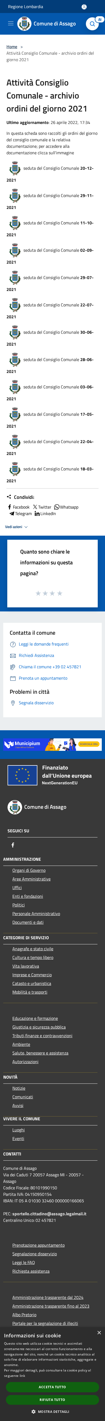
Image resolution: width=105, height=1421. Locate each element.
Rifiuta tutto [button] (52, 1399)
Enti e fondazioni (27, 896)
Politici (18, 905)
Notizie (18, 1088)
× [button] (99, 1333)
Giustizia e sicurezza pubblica (39, 1027)
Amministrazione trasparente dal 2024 (47, 1297)
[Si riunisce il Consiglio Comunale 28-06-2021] (14, 359)
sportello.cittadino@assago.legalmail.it (49, 1213)
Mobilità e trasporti (29, 992)
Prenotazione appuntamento (38, 1245)
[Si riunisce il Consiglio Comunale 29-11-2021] (14, 195)
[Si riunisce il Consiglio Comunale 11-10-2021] (14, 222)
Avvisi (17, 1105)
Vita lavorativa (25, 966)
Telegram (23, 513)
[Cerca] (93, 24)
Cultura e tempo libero (32, 957)
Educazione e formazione (35, 1018)
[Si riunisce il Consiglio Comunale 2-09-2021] (14, 250)
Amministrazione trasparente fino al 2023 (50, 1306)
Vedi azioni (14, 527)
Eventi (18, 1138)
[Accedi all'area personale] (84, 7)
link (22, 1375)
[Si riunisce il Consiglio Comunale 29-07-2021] (14, 277)
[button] (52, 1411)
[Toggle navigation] (11, 23)
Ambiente (21, 1044)
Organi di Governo (29, 870)
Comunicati (22, 1096)
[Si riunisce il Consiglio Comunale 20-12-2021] (14, 168)
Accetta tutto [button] (52, 1387)
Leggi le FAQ (23, 1262)
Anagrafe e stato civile (32, 948)
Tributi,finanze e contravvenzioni (42, 1035)
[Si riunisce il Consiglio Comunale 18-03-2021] (14, 468)
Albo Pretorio (24, 1314)
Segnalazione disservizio (34, 1253)
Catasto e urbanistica (31, 983)
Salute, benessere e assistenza (40, 1053)
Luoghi (18, 1130)
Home (11, 46)
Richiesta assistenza (31, 1271)
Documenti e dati (28, 922)
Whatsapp (69, 507)
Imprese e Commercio (32, 974)
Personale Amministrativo (36, 913)
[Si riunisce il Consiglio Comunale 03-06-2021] (14, 386)
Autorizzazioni (25, 1061)
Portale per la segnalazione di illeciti (45, 1323)
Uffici (17, 887)
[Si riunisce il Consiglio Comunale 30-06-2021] (14, 332)
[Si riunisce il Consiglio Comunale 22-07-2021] (14, 304)
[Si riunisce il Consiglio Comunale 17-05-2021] (14, 414)
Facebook (21, 507)
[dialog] (52, 1374)
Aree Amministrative (31, 879)
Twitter (44, 507)
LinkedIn (48, 513)
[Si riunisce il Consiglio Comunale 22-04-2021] (14, 441)
